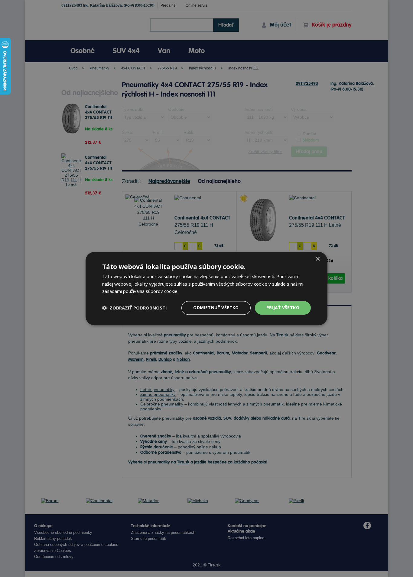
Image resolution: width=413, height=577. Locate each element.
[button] (134, 308)
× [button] (317, 259)
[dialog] (206, 288)
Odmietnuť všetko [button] (216, 307)
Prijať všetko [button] (282, 307)
